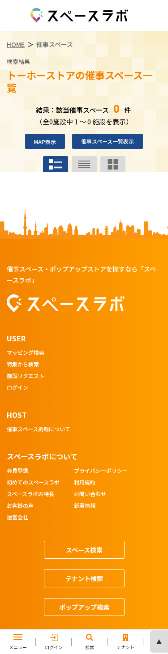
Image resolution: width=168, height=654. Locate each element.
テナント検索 (84, 578)
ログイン (17, 388)
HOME (16, 44)
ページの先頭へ (159, 641)
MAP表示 (45, 141)
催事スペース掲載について (38, 429)
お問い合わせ (90, 494)
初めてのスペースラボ (33, 483)
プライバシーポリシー (101, 471)
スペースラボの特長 (30, 494)
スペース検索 (84, 549)
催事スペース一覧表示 (107, 141)
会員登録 (17, 471)
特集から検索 (23, 364)
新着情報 (84, 506)
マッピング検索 (25, 353)
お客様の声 (20, 506)
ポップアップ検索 (84, 607)
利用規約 (84, 483)
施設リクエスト (25, 376)
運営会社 (17, 517)
